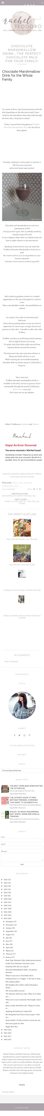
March (8, 951)
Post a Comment (11, 661)
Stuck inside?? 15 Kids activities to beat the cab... (23, 1020)
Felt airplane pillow (13, 982)
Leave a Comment (8, 489)
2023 (6, 889)
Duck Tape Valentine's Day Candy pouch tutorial (23, 960)
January (9, 957)
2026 (6, 880)
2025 (6, 883)
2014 (6, 918)
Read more (22, 794)
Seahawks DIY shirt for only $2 (17, 967)
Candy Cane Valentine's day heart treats (20, 963)
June (8, 941)
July (7, 938)
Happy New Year (12, 1027)
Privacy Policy (8, 1092)
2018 (6, 905)
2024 (6, 886)
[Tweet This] (34, 489)
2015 (6, 915)
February (9, 954)
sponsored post (10, 486)
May (8, 944)
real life (18, 483)
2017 (6, 909)
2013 (6, 1030)
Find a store (18, 389)
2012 (6, 1033)
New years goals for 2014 (15, 1023)
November (10, 925)
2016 (6, 912)
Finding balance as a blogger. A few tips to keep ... (24, 979)
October (9, 928)
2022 (6, 892)
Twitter (36, 424)
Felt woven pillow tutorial (15, 991)
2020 (6, 899)
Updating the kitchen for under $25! (19, 1011)
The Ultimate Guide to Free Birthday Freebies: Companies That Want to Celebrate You (24, 800)
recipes (28, 483)
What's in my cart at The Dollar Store (19, 975)
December (10, 922)
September (10, 931)
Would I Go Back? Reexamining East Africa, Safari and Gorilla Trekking (24, 814)
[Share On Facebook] (37, 489)
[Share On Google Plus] (40, 489)
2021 (6, 896)
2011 (6, 1036)
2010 (6, 1039)
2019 (6, 902)
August (9, 935)
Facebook (25, 424)
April (8, 947)
